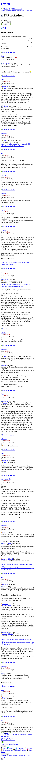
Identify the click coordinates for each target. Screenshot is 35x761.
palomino (5, 86)
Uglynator (5, 106)
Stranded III (30, 748)
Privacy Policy (5, 740)
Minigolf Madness (20, 750)
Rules (28, 755)
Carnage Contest (7, 750)
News (6, 744)
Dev (12, 738)
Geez (2, 56)
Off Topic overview (18, 10)
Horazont (4, 175)
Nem (2, 79)
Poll (5, 28)
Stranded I (12, 748)
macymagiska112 (6, 479)
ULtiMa (3, 230)
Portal (2, 744)
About (11, 744)
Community (5, 754)
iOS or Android (17, 9)
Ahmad (3, 210)
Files (6, 755)
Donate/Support (5, 738)
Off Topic (7, 9)
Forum (5, 4)
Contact (12, 740)
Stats (7, 736)
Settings (3, 736)
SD (2, 720)
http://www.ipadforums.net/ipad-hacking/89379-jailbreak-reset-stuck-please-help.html (15, 145)
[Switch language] (2, 759)
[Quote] (1, 61)
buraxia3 (3, 333)
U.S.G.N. (4, 757)
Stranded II (20, 748)
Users (10, 755)
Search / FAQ (22, 755)
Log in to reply (28, 10)
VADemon (5, 63)
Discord (14, 755)
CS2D (4, 748)
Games (4, 746)
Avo (2, 153)
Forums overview (6, 10)
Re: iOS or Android (8, 52)
